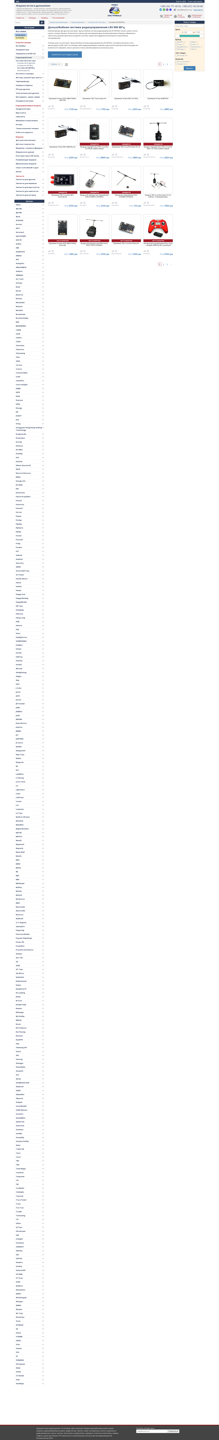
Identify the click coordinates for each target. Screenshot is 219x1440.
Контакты (198, 10)
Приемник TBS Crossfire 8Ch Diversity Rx (62, 196)
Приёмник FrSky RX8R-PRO (158, 99)
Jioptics (19, 727)
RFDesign (20, 1012)
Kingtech (20, 762)
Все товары (21, 31)
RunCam (19, 1036)
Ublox (18, 1223)
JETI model (20, 703)
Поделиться (49, 106)
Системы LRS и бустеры (26, 61)
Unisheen (20, 1243)
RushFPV (19, 1040)
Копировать (52, 106)
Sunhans (19, 1129)
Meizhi (19, 856)
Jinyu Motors (21, 723)
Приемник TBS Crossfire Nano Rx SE (126, 147)
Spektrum (20, 1122)
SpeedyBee (20, 1118)
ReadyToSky (21, 1004)
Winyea (19, 1309)
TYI (17, 1219)
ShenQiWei (20, 1067)
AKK (17, 248)
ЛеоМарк (20, 1383)
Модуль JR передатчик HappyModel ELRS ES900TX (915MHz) (94, 196)
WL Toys (19, 1313)
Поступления (58, 17)
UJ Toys (19, 1227)
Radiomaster (21, 981)
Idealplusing (21, 672)
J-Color (19, 688)
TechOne (20, 1172)
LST (17, 805)
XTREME (19, 1336)
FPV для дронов (23, 89)
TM (17, 1184)
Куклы (18, 171)
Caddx (18, 330)
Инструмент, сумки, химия (28, 97)
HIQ (17, 629)
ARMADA (19, 275)
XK (17, 1329)
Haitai (18, 582)
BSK (17, 322)
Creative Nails (22, 373)
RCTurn (19, 1000)
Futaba (19, 547)
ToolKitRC (20, 1188)
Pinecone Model (22, 934)
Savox (18, 1051)
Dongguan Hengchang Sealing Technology (29, 428)
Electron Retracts (23, 473)
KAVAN (18, 747)
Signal (170, 9)
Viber (167, 9)
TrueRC (19, 1211)
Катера (19, 124)
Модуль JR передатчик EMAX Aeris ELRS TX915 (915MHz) (94, 244)
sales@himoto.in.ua (184, 10)
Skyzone (19, 1098)
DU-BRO (19, 449)
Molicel (19, 895)
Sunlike (19, 1133)
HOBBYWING (21, 641)
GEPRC (18, 567)
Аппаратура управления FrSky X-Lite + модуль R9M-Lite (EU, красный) (158, 244)
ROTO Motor (21, 1028)
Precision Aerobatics (24, 950)
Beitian (19, 298)
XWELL (18, 1340)
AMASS (19, 256)
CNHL (18, 361)
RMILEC (19, 1020)
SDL (17, 1055)
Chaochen (20, 345)
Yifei (18, 1344)
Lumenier (20, 809)
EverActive (20, 493)
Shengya (19, 1063)
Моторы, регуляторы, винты (29, 77)
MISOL (18, 868)
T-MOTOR (20, 1149)
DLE (17, 420)
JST (17, 735)
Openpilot (20, 926)
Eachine (19, 461)
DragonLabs (21, 434)
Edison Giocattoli (23, 465)
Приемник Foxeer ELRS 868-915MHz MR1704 (62, 99)
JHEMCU (19, 711)
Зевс (18, 1379)
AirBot (18, 244)
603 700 (19, 209)
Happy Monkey (22, 598)
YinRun (19, 1348)
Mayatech (20, 844)
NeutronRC (20, 911)
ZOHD (18, 1372)
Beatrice (19, 295)
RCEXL (18, 997)
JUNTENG (19, 739)
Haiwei (19, 586)
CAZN (18, 341)
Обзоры (32, 17)
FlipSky (19, 524)
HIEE (17, 621)
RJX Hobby (20, 1016)
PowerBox (20, 946)
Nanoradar (20, 907)
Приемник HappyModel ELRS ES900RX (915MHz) (126, 196)
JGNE (18, 707)
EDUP (18, 469)
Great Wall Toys (22, 571)
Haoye (18, 590)
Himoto (19, 625)
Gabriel (19, 555)
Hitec (18, 633)
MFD (18, 860)
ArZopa (19, 283)
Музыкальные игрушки (26, 164)
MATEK (19, 833)
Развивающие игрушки (26, 160)
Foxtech (19, 539)
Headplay (20, 610)
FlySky (18, 532)
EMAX (18, 477)
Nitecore (19, 914)
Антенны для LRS (23, 70)
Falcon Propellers (23, 496)
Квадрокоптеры (23, 109)
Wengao (19, 1301)
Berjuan (19, 306)
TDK (17, 1165)
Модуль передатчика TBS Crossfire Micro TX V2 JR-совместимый (158, 148)
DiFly (18, 404)
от (182, 32)
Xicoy (18, 1321)
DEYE (18, 392)
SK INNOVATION (22, 1083)
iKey (17, 680)
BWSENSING (21, 326)
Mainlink (19, 821)
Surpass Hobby (22, 1141)
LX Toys (19, 813)
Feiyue (18, 516)
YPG (17, 1352)
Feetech (19, 508)
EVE (17, 489)
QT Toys (19, 969)
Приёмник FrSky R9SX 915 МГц (126, 99)
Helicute (19, 614)
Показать (189, 68)
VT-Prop (19, 1278)
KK (17, 766)
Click (18, 357)
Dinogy (19, 408)
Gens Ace (20, 563)
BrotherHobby (22, 318)
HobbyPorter (21, 637)
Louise (18, 801)
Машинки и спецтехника (27, 120)
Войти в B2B (181, 1)
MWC (18, 903)
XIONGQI (19, 1325)
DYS (17, 457)
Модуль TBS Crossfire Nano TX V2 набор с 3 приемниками (158, 196)
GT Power (20, 575)
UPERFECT (20, 1247)
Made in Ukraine (23, 817)
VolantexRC (21, 1270)
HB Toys (19, 606)
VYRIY (18, 1282)
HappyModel (21, 602)
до (194, 32)
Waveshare (20, 1290)
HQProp (19, 657)
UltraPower (21, 1231)
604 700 (19, 212)
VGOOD (19, 1258)
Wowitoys (20, 1317)
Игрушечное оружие (25, 152)
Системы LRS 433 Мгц (25, 65)
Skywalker (20, 1094)
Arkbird (19, 271)
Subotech (20, 1125)
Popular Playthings (24, 938)
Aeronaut (20, 232)
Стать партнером (195, 1)
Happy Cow (20, 594)
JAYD (18, 696)
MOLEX (19, 891)
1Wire (18, 205)
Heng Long (20, 618)
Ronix (18, 1024)
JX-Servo (19, 743)
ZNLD (18, 1368)
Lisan (18, 793)
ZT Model (20, 1376)
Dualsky (19, 453)
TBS (17, 1161)
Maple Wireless (22, 829)
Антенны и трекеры (25, 73)
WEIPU (18, 1294)
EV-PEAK (19, 485)
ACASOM (19, 220)
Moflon (19, 887)
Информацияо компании (197, 16)
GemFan (19, 559)
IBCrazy (19, 668)
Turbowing (20, 1215)
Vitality (19, 1266)
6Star (18, 216)
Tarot (18, 1157)
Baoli (18, 287)
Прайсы (44, 17)
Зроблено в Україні (20, 36)
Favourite (20, 504)
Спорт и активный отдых (27, 167)
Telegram (160, 9)
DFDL (18, 396)
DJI (17, 412)
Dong (18, 423)
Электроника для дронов (27, 93)
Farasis (19, 500)
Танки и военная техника (27, 128)
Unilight (19, 1239)
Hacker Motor (22, 579)
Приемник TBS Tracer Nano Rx (94, 99)
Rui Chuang (20, 1032)
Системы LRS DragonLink (26, 63)
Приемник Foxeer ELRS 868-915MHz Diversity (62, 244)
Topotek (19, 1196)
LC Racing (20, 778)
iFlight (18, 676)
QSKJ (18, 965)
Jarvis (18, 692)
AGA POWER (21, 236)
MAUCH (19, 836)
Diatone (19, 400)
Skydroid (19, 1086)
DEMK (18, 388)
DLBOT (19, 416)
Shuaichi (19, 1071)
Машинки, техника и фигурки (29, 148)
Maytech (19, 848)
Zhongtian (20, 1364)
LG (17, 786)
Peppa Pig (20, 930)
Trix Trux (20, 1208)
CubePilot (20, 380)
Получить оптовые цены (65, 54)
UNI (17, 1235)
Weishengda (21, 1297)
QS (17, 961)
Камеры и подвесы (24, 85)
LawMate (20, 774)
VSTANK (19, 1274)
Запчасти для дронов (25, 179)
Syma (18, 1145)
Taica (18, 1153)
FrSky (18, 543)
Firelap (19, 520)
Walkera (19, 1286)
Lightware (20, 790)
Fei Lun (19, 512)
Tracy (18, 1204)
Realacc (19, 1008)
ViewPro (19, 1262)
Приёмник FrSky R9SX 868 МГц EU (62, 147)
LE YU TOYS (20, 782)
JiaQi (18, 715)
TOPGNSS (20, 1192)
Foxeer (19, 536)
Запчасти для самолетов (27, 191)
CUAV (18, 377)
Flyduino (19, 528)
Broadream (20, 314)
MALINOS (20, 825)
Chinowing (20, 353)
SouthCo (19, 1114)
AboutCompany (181, 16)
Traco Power (21, 1200)
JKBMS (18, 731)
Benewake (20, 302)
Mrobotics (20, 899)
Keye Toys (20, 754)
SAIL (17, 1044)
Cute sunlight (22, 384)
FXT (17, 551)
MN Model (20, 883)
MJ (17, 871)
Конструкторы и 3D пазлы (27, 156)
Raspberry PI (21, 989)
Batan (18, 291)
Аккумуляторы (22, 49)
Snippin (19, 1102)
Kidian (18, 758)
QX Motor (20, 973)
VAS (17, 1254)
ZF (17, 1356)
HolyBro (19, 645)
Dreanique (20, 438)
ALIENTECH (20, 252)
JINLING (19, 719)
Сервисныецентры (168, 16)
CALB (18, 334)
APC (17, 259)
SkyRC (18, 1090)
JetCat (18, 700)
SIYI (17, 1075)
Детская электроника (25, 140)
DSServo (19, 446)
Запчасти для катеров (26, 195)
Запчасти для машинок (26, 183)
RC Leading (20, 993)
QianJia (19, 954)
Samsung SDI (21, 1047)
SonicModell (21, 1106)
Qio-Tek (19, 957)
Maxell (18, 840)
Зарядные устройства (26, 53)
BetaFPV (19, 310)
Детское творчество (25, 144)
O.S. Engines (21, 922)
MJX (17, 875)
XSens (18, 1333)
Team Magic (21, 1168)
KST (17, 770)
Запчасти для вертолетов (27, 187)
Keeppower (20, 750)
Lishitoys (20, 797)
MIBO (18, 864)
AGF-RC (19, 240)
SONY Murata (21, 1110)
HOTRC (19, 653)
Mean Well (20, 852)
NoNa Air (19, 918)
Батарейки (21, 46)
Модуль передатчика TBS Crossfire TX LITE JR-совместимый (94, 148)
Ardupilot (20, 263)
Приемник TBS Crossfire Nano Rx (126, 243)
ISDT (18, 684)
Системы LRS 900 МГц (26, 68)
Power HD (20, 942)
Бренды (29, 201)
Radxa (18, 985)
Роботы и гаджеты (24, 132)
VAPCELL (19, 1251)
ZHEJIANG (20, 1360)
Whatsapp (164, 9)
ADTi (18, 228)
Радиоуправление (24, 57)
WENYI (18, 1305)
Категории (29, 27)
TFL (17, 1180)
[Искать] (41, 22)
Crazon (19, 369)
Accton (19, 224)
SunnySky (20, 1137)
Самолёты (20, 116)
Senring (19, 1059)
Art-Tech (19, 279)
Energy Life (20, 481)
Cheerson (20, 349)
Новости (20, 17)
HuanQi (19, 660)
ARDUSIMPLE (21, 267)
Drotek (19, 442)
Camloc (19, 337)
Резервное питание (24, 101)
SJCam (18, 1079)
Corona (19, 365)
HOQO (18, 649)
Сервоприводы (22, 81)
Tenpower (20, 1176)
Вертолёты (21, 113)
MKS (17, 879)
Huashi (19, 664)
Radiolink (20, 977)
